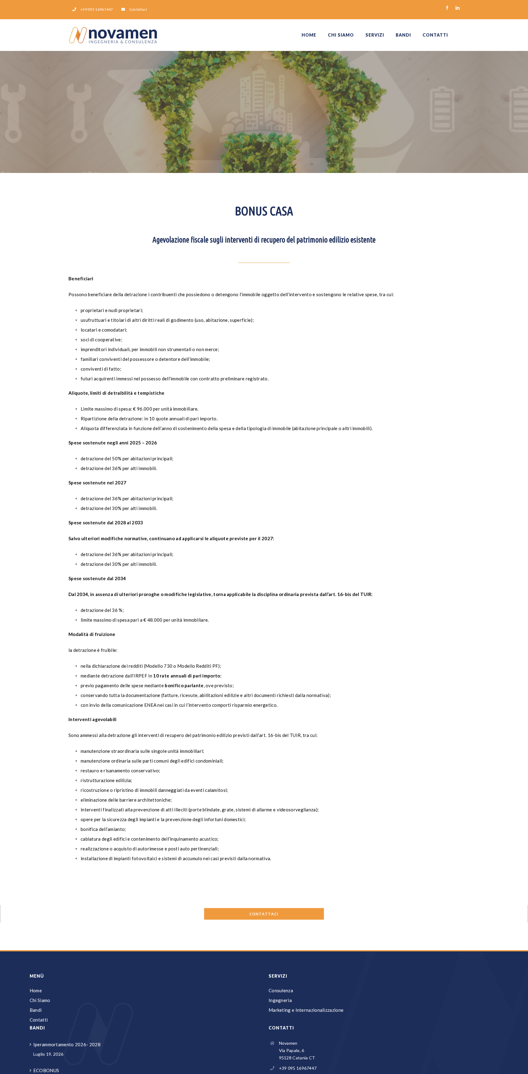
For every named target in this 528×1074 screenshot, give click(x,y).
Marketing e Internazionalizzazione (306, 1010)
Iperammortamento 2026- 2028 (67, 1044)
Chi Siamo (40, 1000)
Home (36, 990)
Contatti (39, 1019)
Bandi (36, 1010)
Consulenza (281, 990)
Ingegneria (280, 1000)
